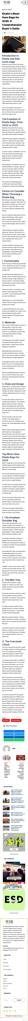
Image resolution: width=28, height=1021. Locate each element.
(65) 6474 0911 (13, 950)
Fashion (5, 981)
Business (5, 978)
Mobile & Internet (14, 866)
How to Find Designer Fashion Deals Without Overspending (17, 820)
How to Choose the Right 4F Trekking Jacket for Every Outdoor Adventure (17, 792)
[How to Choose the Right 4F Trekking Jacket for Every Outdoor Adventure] (6, 792)
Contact (4, 959)
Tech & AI (14, 901)
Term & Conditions (7, 969)
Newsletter (5, 962)
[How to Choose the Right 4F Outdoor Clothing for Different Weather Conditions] (6, 800)
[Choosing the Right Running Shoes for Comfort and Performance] (6, 828)
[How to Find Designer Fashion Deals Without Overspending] (6, 820)
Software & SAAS (14, 889)
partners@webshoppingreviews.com (13, 948)
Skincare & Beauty (14, 878)
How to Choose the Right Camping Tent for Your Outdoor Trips (18, 814)
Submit (19, 1000)
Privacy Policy (6, 966)
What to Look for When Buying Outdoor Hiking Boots (18, 807)
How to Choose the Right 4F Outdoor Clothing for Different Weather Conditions (17, 800)
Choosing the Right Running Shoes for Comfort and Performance (16, 828)
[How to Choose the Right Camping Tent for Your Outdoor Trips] (6, 814)
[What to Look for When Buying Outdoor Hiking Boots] (6, 807)
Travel (4, 988)
